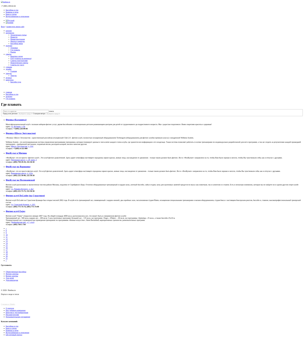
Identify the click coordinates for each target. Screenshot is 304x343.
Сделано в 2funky (8, 304)
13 (7, 241)
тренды (9, 73)
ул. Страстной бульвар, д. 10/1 (23, 204)
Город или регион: (10, 114)
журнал (9, 78)
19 (7, 254)
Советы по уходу (17, 65)
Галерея (13, 71)
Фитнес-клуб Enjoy (15, 211)
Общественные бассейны (16, 272)
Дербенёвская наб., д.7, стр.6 (22, 222)
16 (7, 248)
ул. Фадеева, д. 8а (18, 126)
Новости (13, 37)
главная (9, 92)
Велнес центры (12, 276)
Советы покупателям (19, 61)
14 (7, 243)
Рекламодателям (12, 315)
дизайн (8, 69)
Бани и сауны (11, 14)
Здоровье (14, 48)
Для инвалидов (12, 280)
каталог (9, 31)
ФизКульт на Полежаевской (20, 180)
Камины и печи (12, 12)
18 (7, 252)
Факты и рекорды (17, 41)
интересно (10, 33)
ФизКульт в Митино (16, 153)
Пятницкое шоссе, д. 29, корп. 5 (24, 160)
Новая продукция (17, 39)
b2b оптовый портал (14, 335)
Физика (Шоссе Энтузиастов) (21, 133)
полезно (9, 46)
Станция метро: (39, 114)
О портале (10, 308)
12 (7, 239)
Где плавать (15, 50)
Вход (3, 27)
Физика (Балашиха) (16, 119)
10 (7, 235)
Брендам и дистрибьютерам (17, 313)
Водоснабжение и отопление (17, 16)
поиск (51, 111)
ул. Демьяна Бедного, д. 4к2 (22, 189)
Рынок (13, 52)
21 (7, 258)
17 (7, 250)
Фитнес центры (12, 274)
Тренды (13, 76)
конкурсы (10, 80)
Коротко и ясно (16, 56)
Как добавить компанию (16, 310)
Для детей (10, 278)
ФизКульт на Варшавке (18, 166)
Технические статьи (18, 35)
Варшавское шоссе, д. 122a (22, 173)
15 (7, 246)
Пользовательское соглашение (18, 317)
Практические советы (19, 63)
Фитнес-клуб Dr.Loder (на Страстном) (25, 195)
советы (8, 54)
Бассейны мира (16, 44)
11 (6, 237)
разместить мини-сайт (15, 27)
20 (7, 256)
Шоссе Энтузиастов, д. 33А (22, 146)
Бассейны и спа (12, 10)
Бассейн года (15, 82)
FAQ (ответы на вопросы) (20, 58)
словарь (9, 67)
